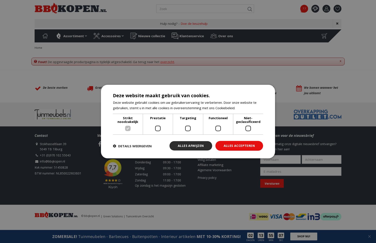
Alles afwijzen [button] (191, 146)
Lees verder (245, 108)
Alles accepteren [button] (239, 146)
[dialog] (188, 121)
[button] (132, 145)
